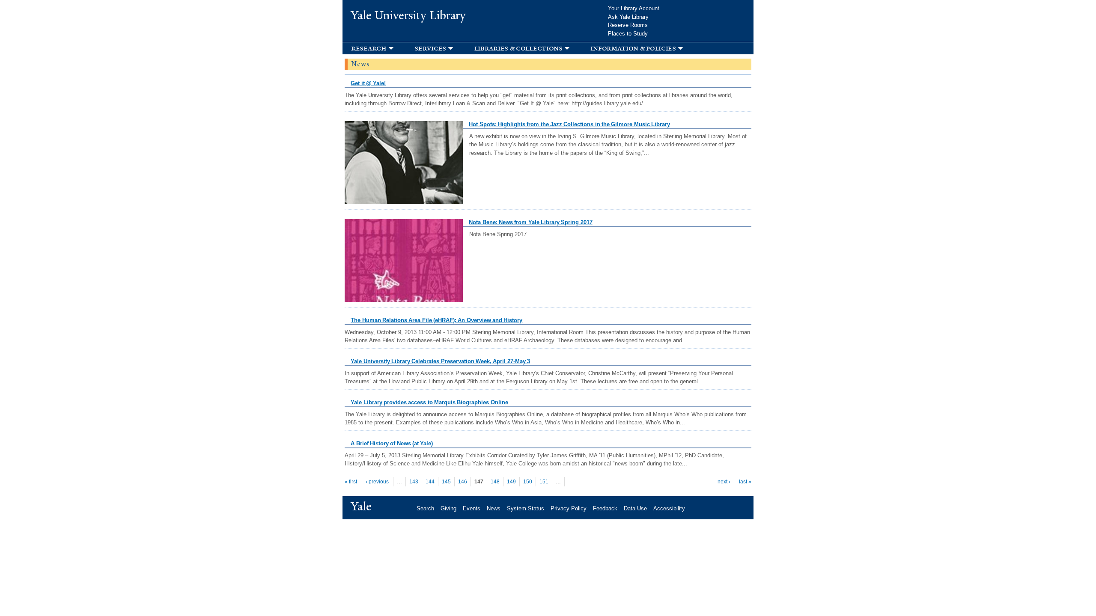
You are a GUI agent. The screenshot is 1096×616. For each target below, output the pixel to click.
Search (425, 508)
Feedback (605, 508)
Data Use (635, 508)
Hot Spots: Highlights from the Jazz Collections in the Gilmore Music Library (569, 124)
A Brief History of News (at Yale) (392, 443)
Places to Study (628, 33)
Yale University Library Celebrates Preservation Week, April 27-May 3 (440, 361)
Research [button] (369, 48)
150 (527, 482)
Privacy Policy (569, 508)
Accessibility (669, 508)
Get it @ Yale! (368, 83)
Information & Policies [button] (633, 48)
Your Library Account (633, 8)
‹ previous (377, 482)
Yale (361, 506)
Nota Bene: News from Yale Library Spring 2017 (530, 222)
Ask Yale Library (628, 17)
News (493, 508)
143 (413, 482)
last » (745, 482)
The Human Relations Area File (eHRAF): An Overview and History (436, 320)
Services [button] (430, 48)
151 (543, 482)
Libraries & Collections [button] (518, 48)
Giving (448, 508)
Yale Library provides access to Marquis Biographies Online (429, 402)
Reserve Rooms (628, 25)
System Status (525, 508)
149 (511, 482)
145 (446, 482)
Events (471, 508)
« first (351, 482)
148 (495, 482)
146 (462, 482)
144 (430, 482)
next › (724, 482)
